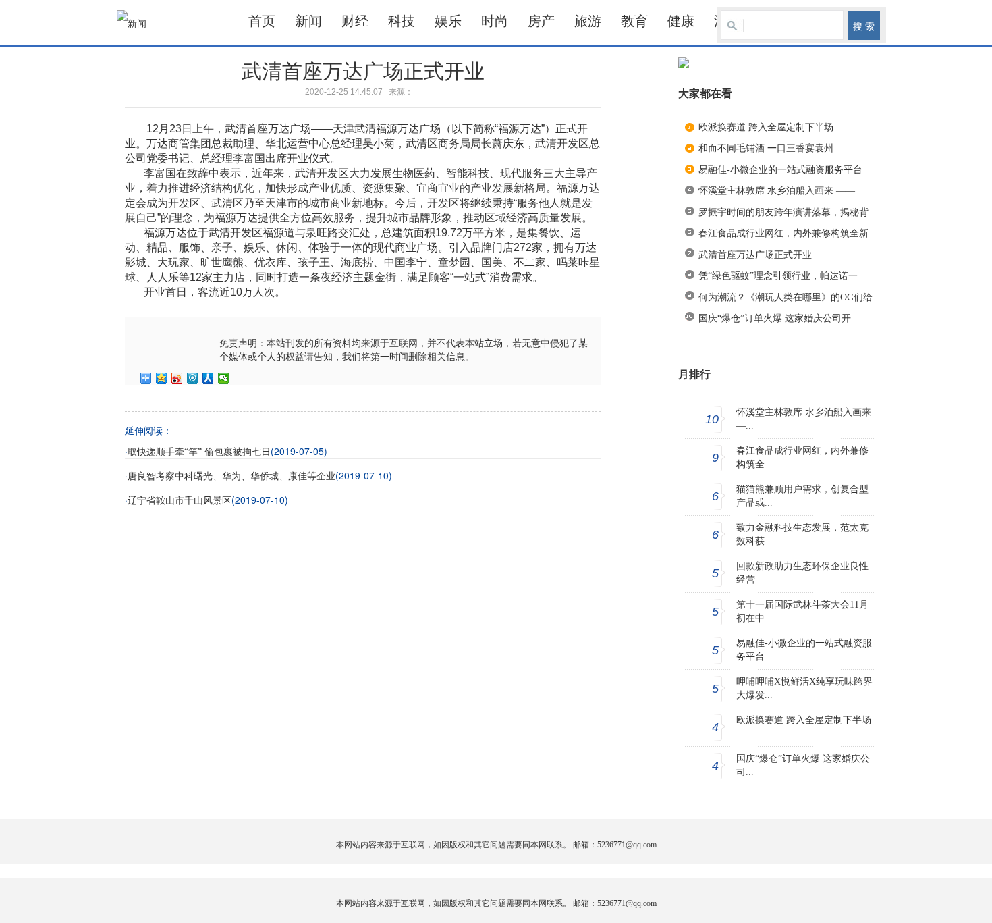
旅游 (587, 21)
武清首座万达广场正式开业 (755, 255)
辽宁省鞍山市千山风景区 (179, 501)
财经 (354, 21)
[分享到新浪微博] (177, 378)
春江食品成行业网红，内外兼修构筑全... (802, 457)
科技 (401, 21)
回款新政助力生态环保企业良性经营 (802, 573)
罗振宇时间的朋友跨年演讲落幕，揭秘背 (783, 212)
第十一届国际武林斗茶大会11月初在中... (802, 611)
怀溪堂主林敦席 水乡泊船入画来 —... (803, 419)
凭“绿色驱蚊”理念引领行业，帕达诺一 (778, 276)
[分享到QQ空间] (161, 378)
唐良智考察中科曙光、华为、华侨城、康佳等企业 (231, 476)
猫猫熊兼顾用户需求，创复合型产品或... (802, 496)
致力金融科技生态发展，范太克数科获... (802, 534)
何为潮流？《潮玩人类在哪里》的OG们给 (785, 297)
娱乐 (448, 21)
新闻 (308, 21)
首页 (261, 21)
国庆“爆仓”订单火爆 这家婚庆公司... (803, 765)
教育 (634, 21)
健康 (680, 21)
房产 (541, 21)
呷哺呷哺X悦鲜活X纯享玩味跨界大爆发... (804, 688)
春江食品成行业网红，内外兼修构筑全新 (783, 233)
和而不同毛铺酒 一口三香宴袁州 (765, 148)
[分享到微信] (223, 378)
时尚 (494, 21)
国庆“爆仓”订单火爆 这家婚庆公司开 (774, 318)
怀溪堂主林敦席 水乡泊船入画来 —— (776, 191)
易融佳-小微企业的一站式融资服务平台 (780, 170)
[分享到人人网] (208, 378)
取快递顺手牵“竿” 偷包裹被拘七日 (199, 452)
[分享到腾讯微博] (192, 378)
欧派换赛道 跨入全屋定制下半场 (765, 127)
